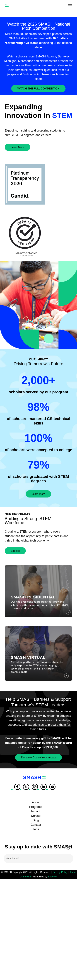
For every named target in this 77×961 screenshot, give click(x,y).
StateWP (52, 876)
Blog (36, 820)
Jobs (36, 829)
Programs (35, 807)
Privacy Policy (60, 872)
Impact (35, 811)
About (36, 802)
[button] (70, 6)
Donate (35, 815)
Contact (36, 824)
